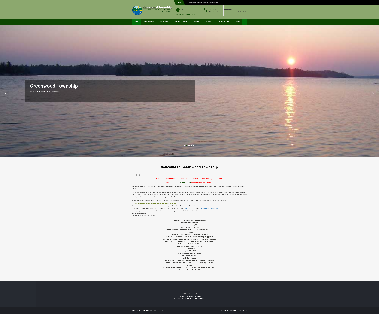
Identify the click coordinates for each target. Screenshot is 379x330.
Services (208, 22)
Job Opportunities (184, 182)
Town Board (164, 22)
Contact (237, 22)
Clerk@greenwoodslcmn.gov (209, 208)
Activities (196, 22)
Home (136, 22)
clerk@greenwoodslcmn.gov (186, 14)
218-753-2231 (188, 208)
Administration (149, 22)
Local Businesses (223, 22)
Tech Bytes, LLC (242, 310)
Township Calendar (180, 22)
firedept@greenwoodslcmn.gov (197, 298)
